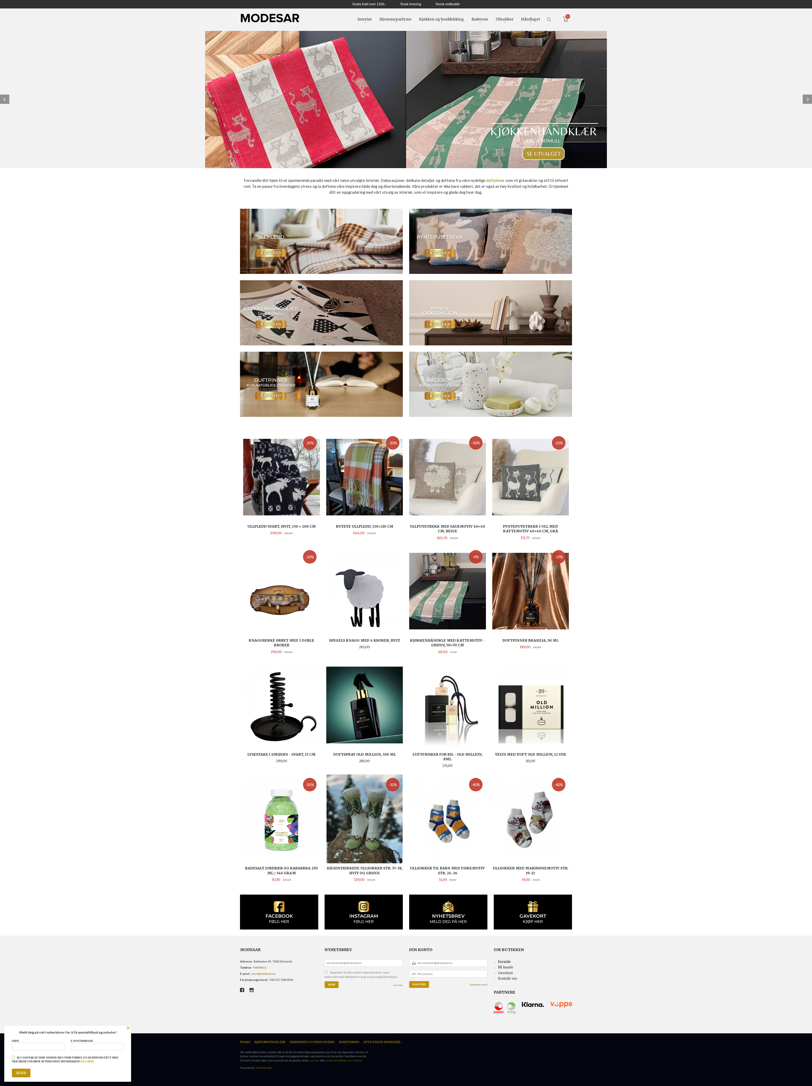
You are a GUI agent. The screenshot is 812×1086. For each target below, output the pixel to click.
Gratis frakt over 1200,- (369, 4)
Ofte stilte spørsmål (382, 1042)
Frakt (245, 1042)
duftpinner (495, 180)
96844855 (259, 967)
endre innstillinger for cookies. (344, 1060)
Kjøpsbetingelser (269, 1042)
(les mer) (87, 1061)
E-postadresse (82, 1040)
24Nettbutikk (264, 1068)
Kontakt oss (507, 978)
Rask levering (411, 4)
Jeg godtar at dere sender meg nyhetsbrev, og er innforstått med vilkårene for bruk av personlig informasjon (361, 975)
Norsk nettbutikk (448, 4)
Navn (15, 1040)
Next (807, 99)
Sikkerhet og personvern (312, 1042)
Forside (504, 962)
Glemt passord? (478, 984)
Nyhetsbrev (349, 1042)
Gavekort (505, 973)
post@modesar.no (264, 973)
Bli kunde (505, 967)
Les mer (398, 985)
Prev (4, 99)
